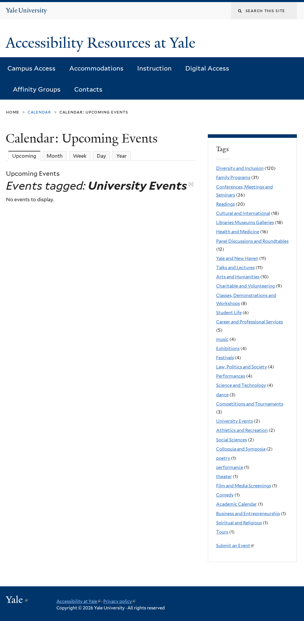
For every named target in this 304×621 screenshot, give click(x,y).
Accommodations (96, 68)
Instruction (154, 68)
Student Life (229, 312)
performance (229, 467)
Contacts (88, 89)
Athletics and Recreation (242, 430)
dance (222, 394)
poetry (223, 458)
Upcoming (26, 156)
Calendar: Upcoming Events (93, 112)
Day (101, 156)
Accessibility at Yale (78, 601)
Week (79, 156)
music (222, 339)
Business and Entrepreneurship (248, 513)
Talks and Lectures (235, 267)
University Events (234, 421)
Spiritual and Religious (239, 523)
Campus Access (31, 68)
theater (224, 476)
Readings (225, 204)
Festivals (225, 357)
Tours (222, 532)
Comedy (225, 495)
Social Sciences (231, 440)
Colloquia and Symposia (240, 449)
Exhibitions (228, 348)
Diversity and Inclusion (240, 168)
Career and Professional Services (249, 322)
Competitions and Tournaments (249, 404)
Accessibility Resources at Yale (102, 42)
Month (55, 156)
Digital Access (207, 68)
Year (121, 156)
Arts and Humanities (237, 277)
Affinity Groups (37, 89)
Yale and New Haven (237, 258)
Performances (230, 376)
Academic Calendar (236, 504)
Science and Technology (241, 385)
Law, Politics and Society (241, 367)
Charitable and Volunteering (245, 286)
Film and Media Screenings (243, 486)
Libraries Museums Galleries (245, 222)
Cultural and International (243, 213)
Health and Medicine (237, 231)
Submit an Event (234, 545)
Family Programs (233, 177)
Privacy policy (119, 601)
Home (12, 112)
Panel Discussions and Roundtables (252, 241)
